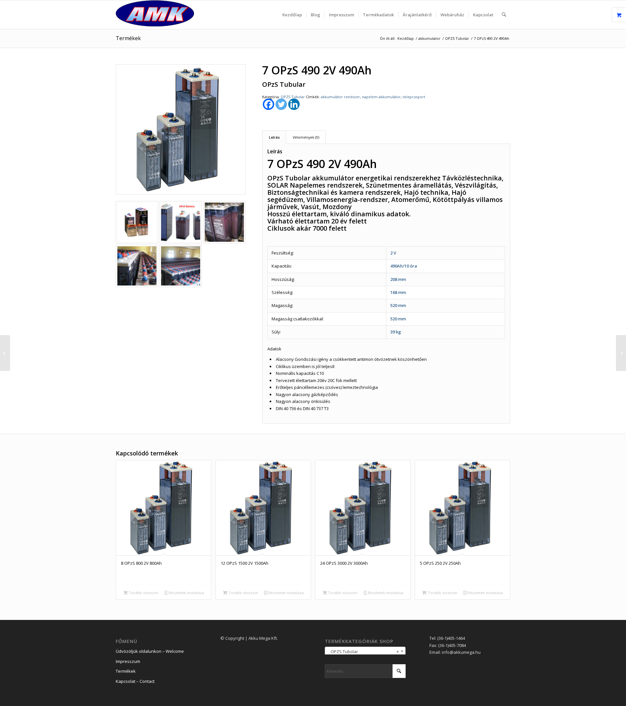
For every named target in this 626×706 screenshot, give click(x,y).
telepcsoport (414, 96)
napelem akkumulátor (381, 96)
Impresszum (128, 661)
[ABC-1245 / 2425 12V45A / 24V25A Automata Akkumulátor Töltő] (5, 353)
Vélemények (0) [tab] (306, 137)
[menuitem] (292, 14)
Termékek (128, 38)
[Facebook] (268, 104)
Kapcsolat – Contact (135, 681)
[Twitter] (281, 104)
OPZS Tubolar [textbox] (363, 651)
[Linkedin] (294, 104)
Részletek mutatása (186, 592)
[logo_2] (155, 14)
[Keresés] (504, 14)
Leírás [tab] (274, 137)
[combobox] (365, 651)
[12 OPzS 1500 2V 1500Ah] (621, 353)
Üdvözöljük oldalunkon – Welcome (150, 651)
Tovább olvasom (142, 592)
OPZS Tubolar (293, 96)
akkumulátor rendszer (340, 96)
